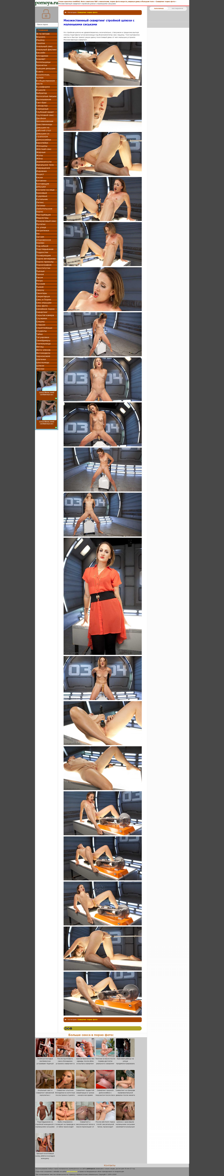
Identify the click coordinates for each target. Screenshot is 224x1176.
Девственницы (44, 124)
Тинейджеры (43, 341)
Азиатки (40, 43)
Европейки (42, 143)
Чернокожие (43, 356)
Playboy (40, 40)
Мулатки (40, 224)
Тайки (39, 334)
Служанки (41, 319)
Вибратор (41, 93)
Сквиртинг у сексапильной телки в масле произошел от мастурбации (85, 1125)
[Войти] (46, 14)
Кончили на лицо (45, 190)
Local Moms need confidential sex (46, 393)
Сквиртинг (42, 312)
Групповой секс (45, 115)
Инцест (40, 174)
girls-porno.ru (72, 1171)
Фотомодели (43, 353)
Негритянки (42, 231)
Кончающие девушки (42, 185)
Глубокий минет (45, 112)
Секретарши (43, 296)
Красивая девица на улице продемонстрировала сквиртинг (125, 1062)
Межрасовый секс (46, 221)
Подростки (42, 252)
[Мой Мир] (71, 1028)
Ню (38, 234)
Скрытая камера (45, 315)
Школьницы (42, 363)
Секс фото (42, 306)
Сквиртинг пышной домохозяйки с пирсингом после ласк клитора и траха (105, 1094)
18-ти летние (43, 34)
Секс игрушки (43, 303)
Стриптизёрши (44, 328)
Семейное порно (45, 309)
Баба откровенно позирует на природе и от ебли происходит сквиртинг (65, 1125)
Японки (40, 369)
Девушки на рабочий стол (43, 129)
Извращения (43, 168)
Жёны (39, 159)
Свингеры (41, 293)
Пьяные (40, 271)
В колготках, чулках (43, 76)
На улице (41, 227)
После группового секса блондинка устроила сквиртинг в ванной (65, 1062)
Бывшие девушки (45, 68)
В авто (39, 72)
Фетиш (40, 347)
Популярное (159, 8)
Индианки (41, 171)
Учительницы (43, 344)
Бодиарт (40, 59)
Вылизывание (43, 100)
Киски (39, 178)
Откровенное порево (43, 241)
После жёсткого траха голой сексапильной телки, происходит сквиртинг (105, 1125)
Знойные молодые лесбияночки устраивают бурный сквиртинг (45, 1062)
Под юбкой (42, 246)
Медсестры (42, 218)
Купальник (42, 199)
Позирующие (43, 256)
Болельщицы (43, 62)
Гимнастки (42, 106)
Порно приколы (45, 262)
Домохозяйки (43, 140)
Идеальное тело (45, 165)
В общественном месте (45, 82)
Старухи (40, 325)
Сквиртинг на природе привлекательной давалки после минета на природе (125, 1094)
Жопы (39, 155)
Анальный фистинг (46, 50)
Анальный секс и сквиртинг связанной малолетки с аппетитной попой (45, 1094)
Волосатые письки (46, 96)
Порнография (43, 265)
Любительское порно (44, 210)
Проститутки (43, 268)
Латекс (40, 202)
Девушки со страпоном (42, 135)
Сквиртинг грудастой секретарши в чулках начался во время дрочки (85, 1094)
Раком (39, 278)
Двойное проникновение (44, 120)
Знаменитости (43, 162)
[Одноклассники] (68, 1028)
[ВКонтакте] (66, 1028)
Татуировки (42, 337)
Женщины (41, 146)
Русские (40, 284)
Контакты (109, 1165)
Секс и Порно (43, 300)
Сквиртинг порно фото (87, 12)
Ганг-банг (41, 103)
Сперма (40, 322)
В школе (40, 90)
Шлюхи (40, 366)
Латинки (40, 206)
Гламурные (42, 109)
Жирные (41, 152)
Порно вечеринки (46, 259)
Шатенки (41, 359)
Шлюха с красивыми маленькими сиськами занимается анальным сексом (125, 1125)
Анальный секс (44, 46)
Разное (40, 274)
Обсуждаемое (177, 8)
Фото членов (43, 350)
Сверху (40, 290)
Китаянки (41, 181)
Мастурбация (43, 215)
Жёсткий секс (43, 149)
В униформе (43, 87)
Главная (43, 30)
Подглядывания (44, 249)
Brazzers (40, 37)
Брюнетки (41, 65)
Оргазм (40, 237)
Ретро (39, 281)
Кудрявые (41, 196)
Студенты (41, 331)
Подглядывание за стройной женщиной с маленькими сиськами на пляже (45, 1125)
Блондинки (42, 56)
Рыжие (40, 287)
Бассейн (40, 53)
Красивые (41, 193)
